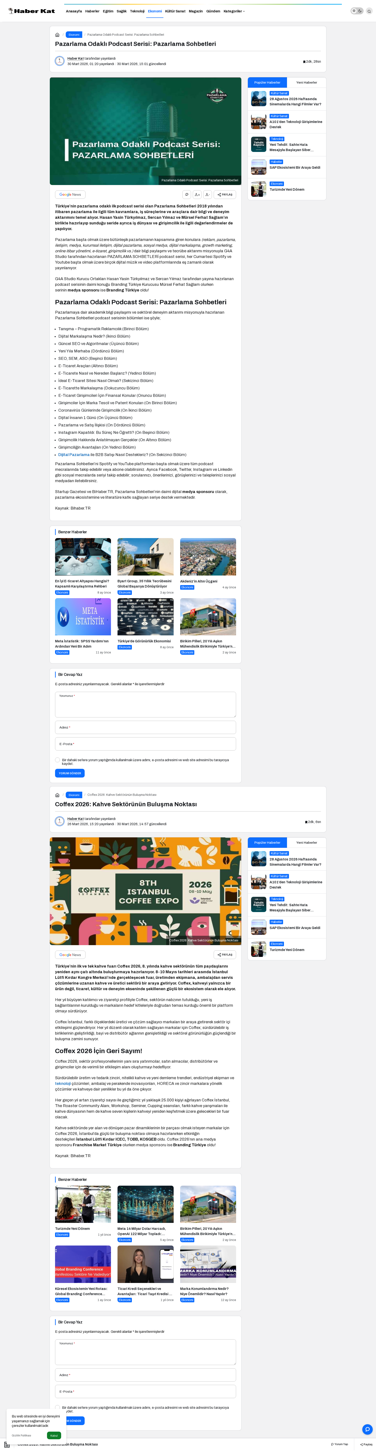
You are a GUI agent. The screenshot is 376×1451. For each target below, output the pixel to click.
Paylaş (368, 1444)
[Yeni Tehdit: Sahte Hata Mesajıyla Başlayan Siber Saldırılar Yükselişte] (287, 144)
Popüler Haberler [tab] (267, 82)
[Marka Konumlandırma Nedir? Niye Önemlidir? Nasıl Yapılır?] (208, 1274)
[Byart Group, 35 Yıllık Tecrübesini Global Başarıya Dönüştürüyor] (145, 566)
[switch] (357, 10)
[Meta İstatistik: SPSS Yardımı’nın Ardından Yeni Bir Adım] (83, 626)
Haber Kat (75, 58)
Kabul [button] (54, 1435)
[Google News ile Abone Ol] (70, 194)
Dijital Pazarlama (74, 455)
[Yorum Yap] (186, 194)
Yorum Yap (341, 1444)
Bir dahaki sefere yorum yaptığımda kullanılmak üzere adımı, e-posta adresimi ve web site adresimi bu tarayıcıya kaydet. (145, 762)
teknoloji (63, 1083)
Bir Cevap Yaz (70, 674)
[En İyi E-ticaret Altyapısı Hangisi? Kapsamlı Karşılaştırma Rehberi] (83, 566)
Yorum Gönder (70, 773)
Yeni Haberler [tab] (306, 82)
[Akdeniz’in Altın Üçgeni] (208, 566)
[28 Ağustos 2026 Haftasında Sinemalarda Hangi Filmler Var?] (287, 99)
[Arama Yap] (369, 10)
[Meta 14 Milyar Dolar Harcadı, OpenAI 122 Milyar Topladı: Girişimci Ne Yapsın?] (145, 1214)
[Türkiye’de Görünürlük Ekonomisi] (145, 626)
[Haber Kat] (30, 10)
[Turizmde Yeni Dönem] (287, 189)
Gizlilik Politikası (21, 1435)
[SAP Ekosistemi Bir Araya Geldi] (287, 167)
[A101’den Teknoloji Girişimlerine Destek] (287, 122)
